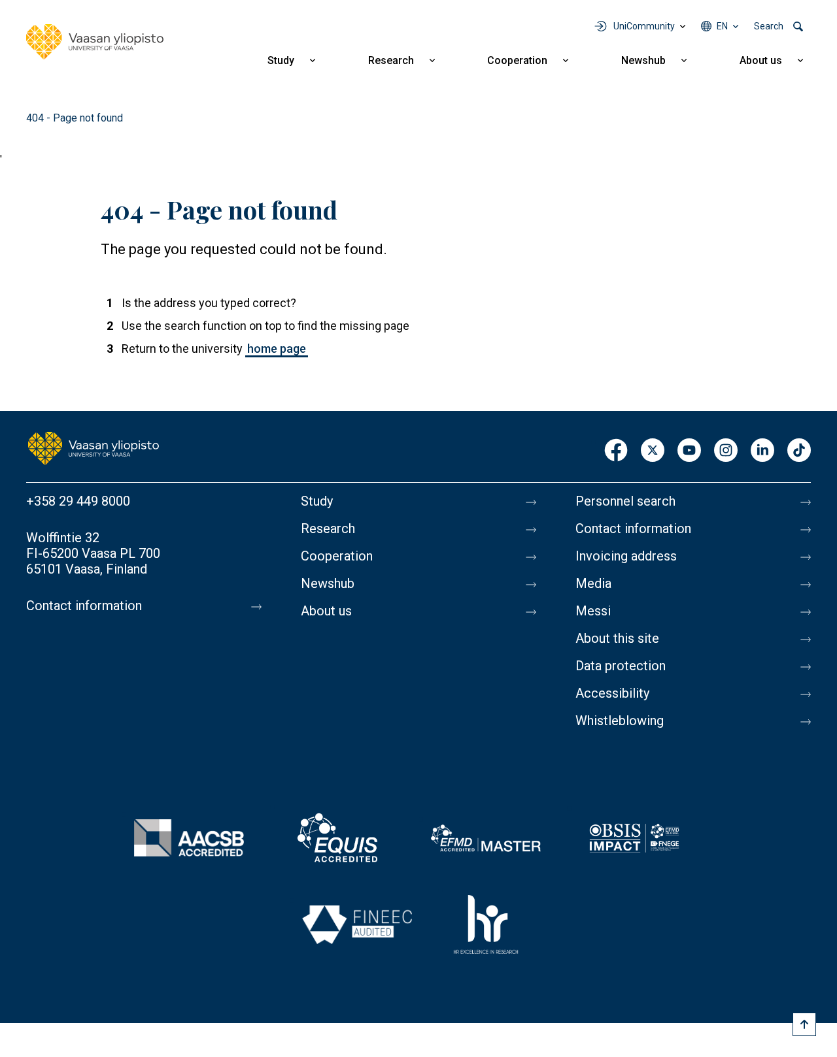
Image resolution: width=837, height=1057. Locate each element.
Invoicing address (626, 556)
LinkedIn (762, 451)
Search (768, 26)
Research (391, 60)
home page (276, 348)
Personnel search (625, 501)
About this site (617, 638)
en (722, 26)
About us (761, 60)
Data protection (620, 666)
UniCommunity (644, 26)
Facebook (616, 451)
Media (593, 583)
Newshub (643, 60)
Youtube (689, 451)
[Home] (94, 41)
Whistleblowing (619, 720)
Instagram (726, 451)
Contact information (84, 605)
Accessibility (612, 693)
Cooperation (517, 60)
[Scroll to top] (804, 1024)
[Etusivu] (93, 447)
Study (280, 60)
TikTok (799, 451)
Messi (593, 611)
